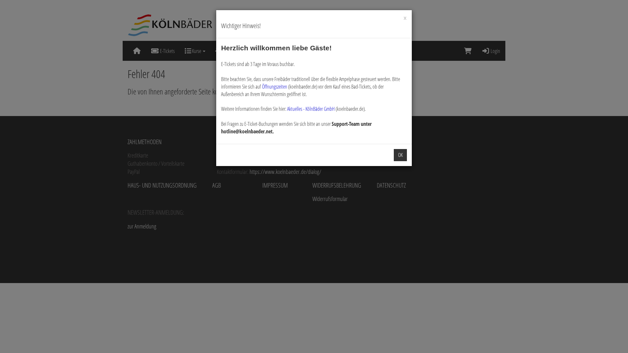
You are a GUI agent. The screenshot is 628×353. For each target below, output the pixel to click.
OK (400, 155)
